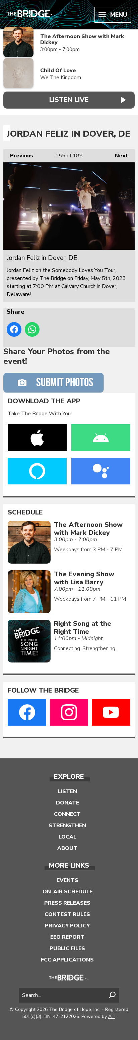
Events (67, 880)
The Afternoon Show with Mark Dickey (82, 39)
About (67, 848)
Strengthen (67, 825)
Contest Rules (67, 914)
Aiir (111, 1016)
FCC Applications (67, 959)
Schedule (25, 512)
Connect (67, 814)
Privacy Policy (67, 925)
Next (118, 155)
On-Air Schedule (67, 891)
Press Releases (67, 903)
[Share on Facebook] (14, 329)
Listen (67, 791)
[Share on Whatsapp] (32, 329)
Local (67, 837)
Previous (18, 155)
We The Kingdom (60, 78)
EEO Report (67, 937)
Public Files (67, 948)
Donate (67, 802)
